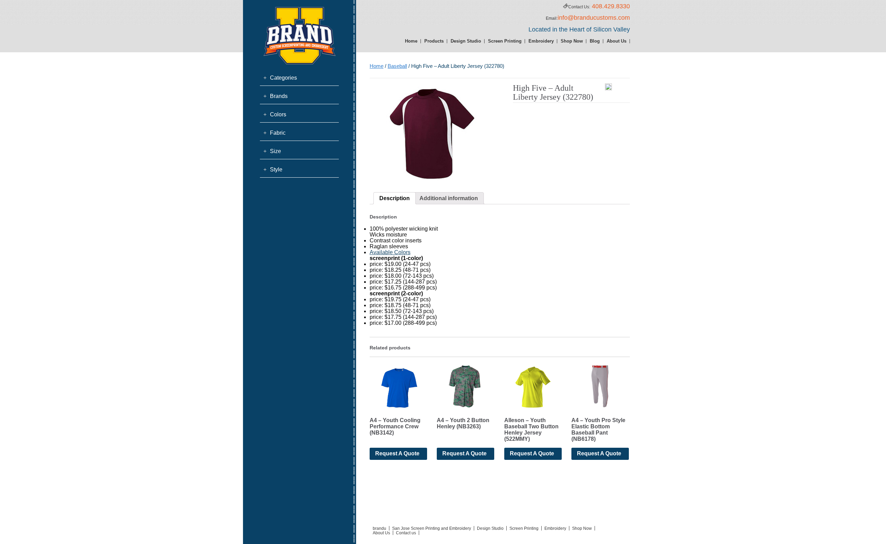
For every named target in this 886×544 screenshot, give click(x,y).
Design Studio (466, 41)
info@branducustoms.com (594, 17)
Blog (595, 41)
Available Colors (390, 252)
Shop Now (572, 41)
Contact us (406, 532)
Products (434, 41)
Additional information (448, 198)
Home (411, 41)
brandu (379, 528)
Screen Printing (505, 41)
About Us (616, 41)
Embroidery (541, 41)
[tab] (394, 198)
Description (394, 198)
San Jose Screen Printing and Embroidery (431, 528)
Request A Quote (397, 453)
